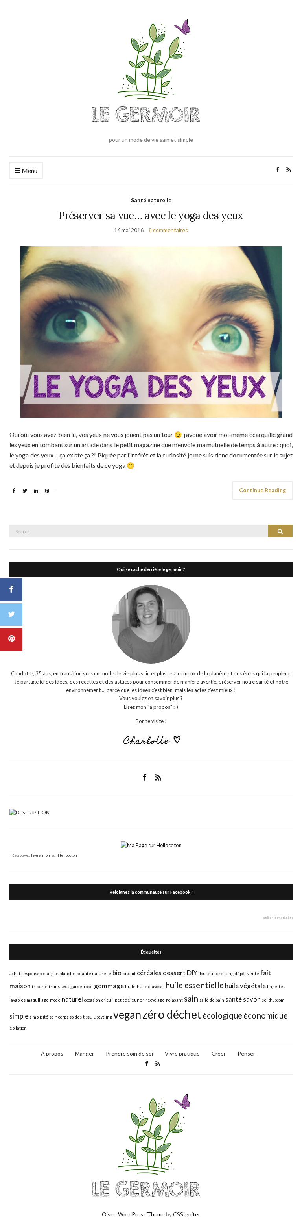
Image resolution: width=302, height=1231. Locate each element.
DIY (192, 973)
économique (265, 1015)
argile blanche (61, 973)
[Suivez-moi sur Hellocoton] (151, 845)
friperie (40, 986)
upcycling (103, 1016)
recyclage (155, 999)
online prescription (278, 918)
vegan (127, 1014)
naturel (72, 999)
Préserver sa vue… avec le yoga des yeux (151, 215)
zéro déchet (171, 1014)
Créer (219, 1053)
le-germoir (40, 855)
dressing (225, 973)
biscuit (129, 973)
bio (117, 973)
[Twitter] (11, 614)
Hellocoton (67, 855)
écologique (222, 1015)
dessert (174, 973)
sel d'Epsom (273, 999)
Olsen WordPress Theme (133, 1214)
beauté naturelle (94, 973)
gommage (109, 986)
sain (191, 998)
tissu (87, 1016)
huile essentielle (194, 985)
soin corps (59, 1016)
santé (233, 999)
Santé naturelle (151, 200)
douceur (207, 973)
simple (18, 1016)
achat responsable (27, 973)
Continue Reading (262, 490)
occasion (92, 999)
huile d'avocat (150, 986)
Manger (84, 1053)
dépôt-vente (247, 973)
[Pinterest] (11, 639)
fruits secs (59, 986)
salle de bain (211, 999)
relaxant (174, 999)
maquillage (38, 999)
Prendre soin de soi (129, 1053)
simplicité (38, 1016)
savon (252, 999)
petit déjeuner (129, 999)
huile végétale (245, 986)
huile (130, 986)
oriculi (107, 999)
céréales (149, 973)
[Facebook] (11, 589)
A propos (52, 1053)
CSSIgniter (186, 1214)
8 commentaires (168, 230)
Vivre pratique (182, 1053)
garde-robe (81, 986)
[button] (151, 332)
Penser (246, 1053)
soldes (76, 1016)
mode (55, 999)
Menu (28, 170)
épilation (18, 1027)
